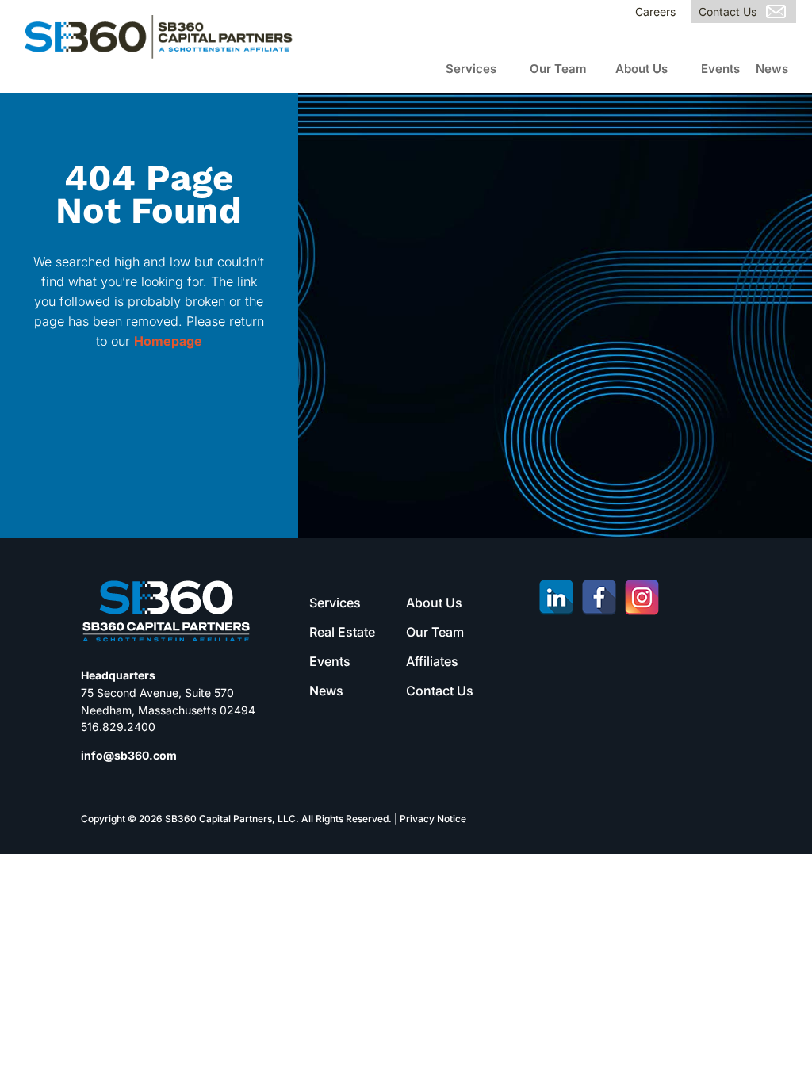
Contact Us (727, 11)
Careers (655, 11)
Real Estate (342, 632)
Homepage (168, 341)
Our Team (558, 68)
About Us (641, 68)
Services (471, 68)
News (772, 68)
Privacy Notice (433, 819)
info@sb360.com (129, 755)
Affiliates (432, 661)
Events (720, 68)
